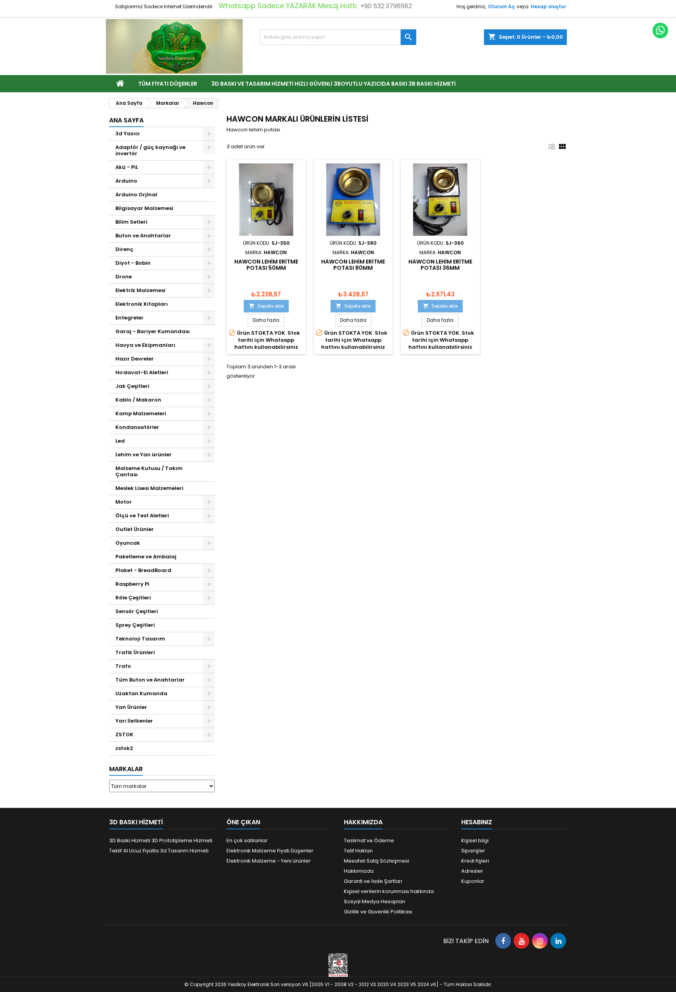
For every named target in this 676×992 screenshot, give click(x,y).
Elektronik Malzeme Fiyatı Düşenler (270, 850)
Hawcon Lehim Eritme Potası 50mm (266, 265)
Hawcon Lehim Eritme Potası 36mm (440, 265)
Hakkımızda (359, 871)
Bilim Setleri (131, 222)
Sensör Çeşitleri (136, 611)
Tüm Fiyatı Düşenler (167, 84)
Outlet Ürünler (134, 529)
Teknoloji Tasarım (140, 638)
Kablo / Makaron (138, 400)
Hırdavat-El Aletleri (141, 372)
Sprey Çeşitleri (135, 625)
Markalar (126, 768)
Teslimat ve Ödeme (369, 840)
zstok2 (124, 748)
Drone (123, 276)
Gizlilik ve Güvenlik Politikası (378, 911)
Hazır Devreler (134, 358)
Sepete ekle (266, 306)
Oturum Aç (501, 6)
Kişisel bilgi (475, 840)
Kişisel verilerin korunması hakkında (389, 891)
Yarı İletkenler (134, 721)
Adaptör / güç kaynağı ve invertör (150, 150)
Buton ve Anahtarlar (143, 235)
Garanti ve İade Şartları (373, 881)
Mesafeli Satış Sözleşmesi (376, 861)
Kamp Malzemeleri (140, 413)
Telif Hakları (358, 850)
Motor (123, 502)
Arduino (126, 181)
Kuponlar (472, 881)
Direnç (124, 249)
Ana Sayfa (126, 120)
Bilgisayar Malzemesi (144, 208)
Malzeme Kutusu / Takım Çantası (149, 471)
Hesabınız (476, 822)
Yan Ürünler (131, 707)
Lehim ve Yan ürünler (143, 454)
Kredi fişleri (475, 861)
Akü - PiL (126, 167)
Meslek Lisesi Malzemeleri (149, 488)
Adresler (472, 871)
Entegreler (129, 317)
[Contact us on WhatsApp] (660, 30)
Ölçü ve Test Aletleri (142, 515)
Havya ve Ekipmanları (145, 345)
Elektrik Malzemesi (140, 290)
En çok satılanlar (247, 840)
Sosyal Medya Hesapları (374, 901)
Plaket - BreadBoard (143, 570)
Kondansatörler (137, 427)
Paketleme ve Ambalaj (145, 556)
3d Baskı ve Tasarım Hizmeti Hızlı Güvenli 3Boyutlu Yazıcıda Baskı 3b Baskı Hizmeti (333, 84)
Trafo (123, 666)
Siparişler (473, 850)
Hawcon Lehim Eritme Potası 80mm (353, 265)
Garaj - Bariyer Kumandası (152, 331)
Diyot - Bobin (133, 263)
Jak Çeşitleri (132, 386)
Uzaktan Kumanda (141, 693)
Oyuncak (127, 543)
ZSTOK (124, 734)
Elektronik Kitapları (141, 304)
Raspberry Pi (132, 584)
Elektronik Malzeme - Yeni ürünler (269, 861)
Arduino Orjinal (136, 194)
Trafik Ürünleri (135, 652)
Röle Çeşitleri (133, 597)
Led (120, 441)
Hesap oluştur (548, 6)
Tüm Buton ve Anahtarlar (150, 679)
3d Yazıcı (127, 133)
